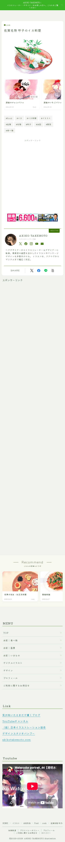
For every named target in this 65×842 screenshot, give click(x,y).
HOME (5, 823)
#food (9, 118)
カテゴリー (46, 833)
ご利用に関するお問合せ (16, 685)
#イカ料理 (31, 118)
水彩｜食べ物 (10, 640)
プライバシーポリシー (29, 830)
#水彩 (38, 124)
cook (8, 25)
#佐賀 (8, 124)
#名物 (18, 124)
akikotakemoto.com (16, 739)
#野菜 (48, 124)
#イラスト (46, 118)
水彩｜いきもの (11, 655)
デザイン (8, 670)
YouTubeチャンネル (15, 721)
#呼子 (28, 124)
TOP (6, 632)
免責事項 (12, 830)
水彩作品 (27, 823)
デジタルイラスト (13, 662)
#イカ (19, 118)
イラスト (16, 823)
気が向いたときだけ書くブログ (21, 715)
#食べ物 (9, 130)
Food (36, 823)
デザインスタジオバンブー (18, 733)
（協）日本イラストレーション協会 (24, 727)
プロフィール (10, 678)
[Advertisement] (32, 177)
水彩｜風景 (9, 647)
